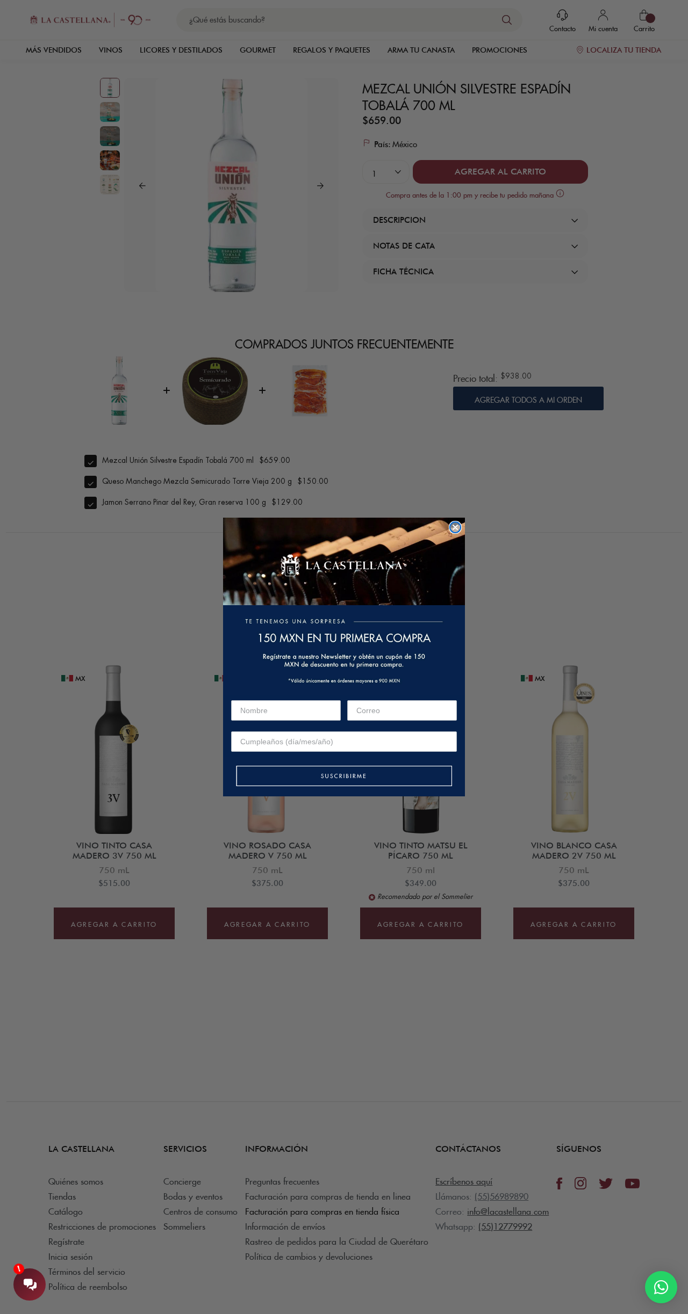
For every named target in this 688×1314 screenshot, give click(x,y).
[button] (344, 776)
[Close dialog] (455, 527)
